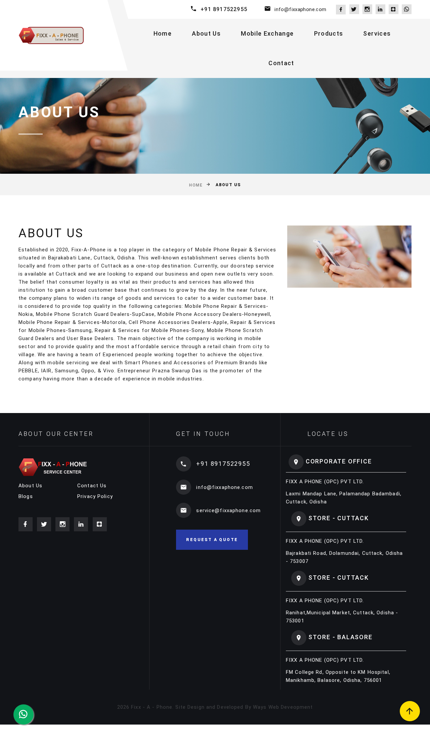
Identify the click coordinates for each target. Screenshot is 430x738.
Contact (281, 63)
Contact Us (91, 486)
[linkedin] (380, 9)
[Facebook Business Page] (341, 9)
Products (328, 33)
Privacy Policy (95, 496)
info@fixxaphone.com (300, 9)
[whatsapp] (407, 9)
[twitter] (354, 9)
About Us (206, 33)
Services (377, 33)
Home (163, 33)
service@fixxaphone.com (228, 510)
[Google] (393, 9)
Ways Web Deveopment (283, 707)
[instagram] (367, 9)
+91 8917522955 (224, 9)
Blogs (25, 496)
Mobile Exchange (267, 33)
